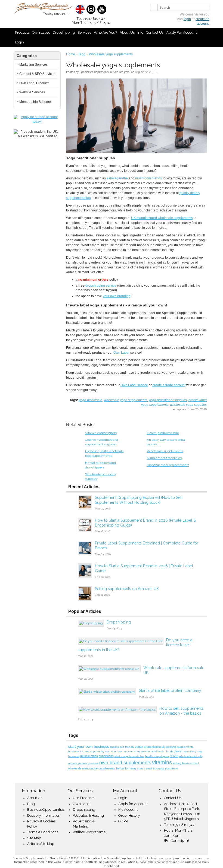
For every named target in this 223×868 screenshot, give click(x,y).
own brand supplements (125, 762)
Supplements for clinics (164, 458)
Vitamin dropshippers (101, 433)
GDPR (123, 821)
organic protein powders (83, 763)
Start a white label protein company (170, 690)
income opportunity (92, 751)
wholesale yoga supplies (188, 405)
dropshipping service (100, 285)
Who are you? (121, 72)
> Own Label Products (33, 83)
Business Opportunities (45, 809)
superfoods (106, 756)
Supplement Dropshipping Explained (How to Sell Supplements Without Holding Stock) (138, 500)
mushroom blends (148, 178)
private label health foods (157, 751)
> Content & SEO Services (36, 74)
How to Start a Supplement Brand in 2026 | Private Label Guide (144, 568)
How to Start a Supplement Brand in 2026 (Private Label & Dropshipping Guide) (145, 522)
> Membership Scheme (34, 102)
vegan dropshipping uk (150, 746)
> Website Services (31, 92)
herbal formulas (126, 768)
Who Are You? (105, 32)
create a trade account (169, 385)
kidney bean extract (186, 763)
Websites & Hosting (88, 815)
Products (22, 32)
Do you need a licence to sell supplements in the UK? (135, 645)
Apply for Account (181, 32)
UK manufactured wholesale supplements (162, 218)
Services (84, 32)
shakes (114, 746)
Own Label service (134, 385)
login (187, 19)
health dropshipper (157, 756)
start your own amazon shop (123, 751)
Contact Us (154, 32)
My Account (128, 809)
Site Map (34, 838)
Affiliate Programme (89, 832)
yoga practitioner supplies (168, 400)
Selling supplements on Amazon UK (127, 589)
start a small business (150, 768)
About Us (127, 32)
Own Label (41, 32)
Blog (82, 54)
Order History (129, 815)
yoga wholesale (90, 400)
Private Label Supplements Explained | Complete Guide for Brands (146, 545)
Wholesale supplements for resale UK (173, 670)
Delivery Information (43, 815)
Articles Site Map (40, 844)
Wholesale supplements (165, 451)
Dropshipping (63, 32)
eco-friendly (127, 746)
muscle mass (89, 756)
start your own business (88, 746)
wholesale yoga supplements (125, 400)
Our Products (83, 798)
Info (140, 32)
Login (19, 42)
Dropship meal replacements (168, 465)
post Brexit (171, 768)
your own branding (117, 296)
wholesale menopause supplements (91, 768)
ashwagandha (117, 178)
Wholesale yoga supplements (111, 54)
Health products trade (163, 433)
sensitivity (190, 751)
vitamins (162, 762)
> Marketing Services (32, 64)
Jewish (178, 751)
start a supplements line (129, 756)
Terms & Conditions (42, 832)
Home (70, 54)
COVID (174, 756)
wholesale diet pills (191, 756)
